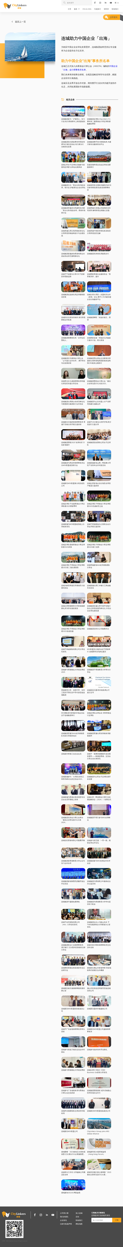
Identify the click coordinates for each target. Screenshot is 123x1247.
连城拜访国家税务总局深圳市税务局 (73, 1112)
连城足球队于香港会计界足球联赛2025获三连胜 (99, 545)
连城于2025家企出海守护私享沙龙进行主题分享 (99, 423)
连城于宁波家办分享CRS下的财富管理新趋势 (73, 275)
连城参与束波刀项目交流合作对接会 (73, 1050)
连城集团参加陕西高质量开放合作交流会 (73, 882)
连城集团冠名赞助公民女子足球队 (99, 443)
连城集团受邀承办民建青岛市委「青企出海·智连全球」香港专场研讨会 (73, 210)
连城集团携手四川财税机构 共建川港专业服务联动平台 (99, 143)
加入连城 (79, 1213)
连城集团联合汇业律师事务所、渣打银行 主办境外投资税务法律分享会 (73, 947)
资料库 (106, 9)
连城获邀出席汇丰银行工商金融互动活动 (99, 586)
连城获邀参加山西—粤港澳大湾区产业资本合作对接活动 (99, 464)
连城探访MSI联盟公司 (69, 1131)
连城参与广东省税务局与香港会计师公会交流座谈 (73, 1091)
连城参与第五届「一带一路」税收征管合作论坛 (99, 841)
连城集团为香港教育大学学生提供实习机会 (99, 903)
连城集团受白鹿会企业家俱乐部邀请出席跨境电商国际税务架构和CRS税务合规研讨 (99, 360)
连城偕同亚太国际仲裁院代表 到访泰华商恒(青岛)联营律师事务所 (99, 187)
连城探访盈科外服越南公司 (97, 1009)
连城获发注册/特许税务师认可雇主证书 (98, 691)
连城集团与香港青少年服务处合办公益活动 (99, 882)
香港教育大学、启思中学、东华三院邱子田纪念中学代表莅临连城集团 (73, 692)
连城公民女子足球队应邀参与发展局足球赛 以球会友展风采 (73, 166)
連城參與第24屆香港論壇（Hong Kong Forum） (96, 1153)
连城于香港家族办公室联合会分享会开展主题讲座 (99, 525)
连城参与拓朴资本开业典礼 (97, 1049)
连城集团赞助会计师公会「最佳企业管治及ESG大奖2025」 (99, 382)
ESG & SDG (87, 9)
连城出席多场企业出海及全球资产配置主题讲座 (99, 484)
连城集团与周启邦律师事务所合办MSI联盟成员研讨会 (73, 464)
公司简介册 (64, 1213)
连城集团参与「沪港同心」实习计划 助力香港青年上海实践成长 (73, 120)
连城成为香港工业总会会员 (71, 754)
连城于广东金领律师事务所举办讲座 (73, 1030)
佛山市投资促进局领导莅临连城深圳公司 (99, 989)
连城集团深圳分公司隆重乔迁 (98, 629)
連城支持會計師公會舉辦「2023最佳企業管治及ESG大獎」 (99, 1173)
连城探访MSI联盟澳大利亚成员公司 (72, 484)
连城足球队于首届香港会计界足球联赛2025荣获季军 (73, 505)
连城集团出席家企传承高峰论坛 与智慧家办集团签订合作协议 (73, 402)
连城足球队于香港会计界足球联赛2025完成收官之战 (99, 505)
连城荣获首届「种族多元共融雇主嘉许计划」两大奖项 (99, 339)
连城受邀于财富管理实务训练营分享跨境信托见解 (99, 232)
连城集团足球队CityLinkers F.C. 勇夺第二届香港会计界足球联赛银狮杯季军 (99, 121)
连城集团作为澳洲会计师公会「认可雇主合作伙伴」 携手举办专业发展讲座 (73, 360)
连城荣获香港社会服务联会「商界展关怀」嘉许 (99, 275)
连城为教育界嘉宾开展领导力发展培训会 (73, 586)
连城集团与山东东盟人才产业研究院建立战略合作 (99, 402)
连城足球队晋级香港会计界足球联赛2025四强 (73, 545)
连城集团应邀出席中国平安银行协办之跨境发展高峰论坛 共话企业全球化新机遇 (99, 608)
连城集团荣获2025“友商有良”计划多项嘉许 (73, 443)
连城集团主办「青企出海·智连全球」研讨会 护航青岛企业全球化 (73, 186)
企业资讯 (63, 1220)
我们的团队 (64, 1217)
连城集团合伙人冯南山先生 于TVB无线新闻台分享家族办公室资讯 (98, 924)
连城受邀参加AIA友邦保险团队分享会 (98, 566)
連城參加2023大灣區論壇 (70, 1192)
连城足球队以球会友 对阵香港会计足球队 (99, 714)
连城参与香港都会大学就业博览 (73, 1070)
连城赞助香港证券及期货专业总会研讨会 (73, 969)
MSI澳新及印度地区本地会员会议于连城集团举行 (72, 714)
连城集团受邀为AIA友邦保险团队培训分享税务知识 (72, 734)
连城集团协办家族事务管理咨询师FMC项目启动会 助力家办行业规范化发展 (73, 144)
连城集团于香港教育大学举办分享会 (99, 670)
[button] (77, 9)
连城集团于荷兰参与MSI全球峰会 (98, 818)
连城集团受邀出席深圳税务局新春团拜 (99, 734)
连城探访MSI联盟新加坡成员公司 (72, 1010)
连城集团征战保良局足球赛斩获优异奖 (73, 295)
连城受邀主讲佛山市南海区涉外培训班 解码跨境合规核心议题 (99, 209)
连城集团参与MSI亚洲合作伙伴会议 (98, 862)
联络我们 (115, 9)
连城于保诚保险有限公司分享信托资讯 (73, 650)
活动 (77, 1217)
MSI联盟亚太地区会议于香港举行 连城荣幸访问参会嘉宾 (98, 650)
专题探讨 (97, 9)
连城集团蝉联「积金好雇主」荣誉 (99, 318)
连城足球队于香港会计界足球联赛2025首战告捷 (73, 630)
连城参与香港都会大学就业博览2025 (73, 670)
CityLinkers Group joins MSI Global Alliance (98, 1132)
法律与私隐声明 (66, 1224)
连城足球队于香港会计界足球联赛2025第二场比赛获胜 (73, 566)
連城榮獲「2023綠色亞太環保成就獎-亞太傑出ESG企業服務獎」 (73, 1153)
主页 (69, 9)
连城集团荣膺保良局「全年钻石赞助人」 (73, 339)
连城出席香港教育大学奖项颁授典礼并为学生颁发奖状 (73, 607)
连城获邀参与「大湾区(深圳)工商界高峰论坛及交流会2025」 (72, 777)
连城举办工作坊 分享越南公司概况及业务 (73, 1173)
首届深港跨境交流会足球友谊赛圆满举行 (99, 166)
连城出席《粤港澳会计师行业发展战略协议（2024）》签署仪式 (99, 798)
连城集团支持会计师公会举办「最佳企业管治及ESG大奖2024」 (72, 819)
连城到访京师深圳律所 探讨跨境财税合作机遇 (73, 318)
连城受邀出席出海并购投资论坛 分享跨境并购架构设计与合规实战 (73, 233)
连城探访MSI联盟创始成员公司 (98, 1111)
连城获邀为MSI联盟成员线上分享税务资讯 (72, 525)
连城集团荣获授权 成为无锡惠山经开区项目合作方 (99, 1091)
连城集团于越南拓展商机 (70, 902)
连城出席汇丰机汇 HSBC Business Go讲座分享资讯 (97, 1071)
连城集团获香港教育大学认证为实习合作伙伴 (73, 862)
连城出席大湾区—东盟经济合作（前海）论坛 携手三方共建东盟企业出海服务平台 (99, 296)
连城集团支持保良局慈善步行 (98, 253)
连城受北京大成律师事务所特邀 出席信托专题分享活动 (73, 382)
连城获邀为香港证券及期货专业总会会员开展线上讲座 (73, 798)
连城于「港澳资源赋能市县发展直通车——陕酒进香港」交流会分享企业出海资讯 (99, 756)
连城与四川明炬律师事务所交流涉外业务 (99, 946)
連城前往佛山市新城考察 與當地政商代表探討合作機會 (99, 969)
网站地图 (79, 1224)
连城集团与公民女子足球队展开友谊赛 (99, 777)
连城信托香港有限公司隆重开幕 (73, 840)
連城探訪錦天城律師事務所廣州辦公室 (73, 989)
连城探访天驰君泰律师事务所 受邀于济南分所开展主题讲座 (73, 423)
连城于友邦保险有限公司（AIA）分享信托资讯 (70, 923)
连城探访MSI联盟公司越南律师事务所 (98, 1030)
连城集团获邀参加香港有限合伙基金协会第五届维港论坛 (73, 254)
